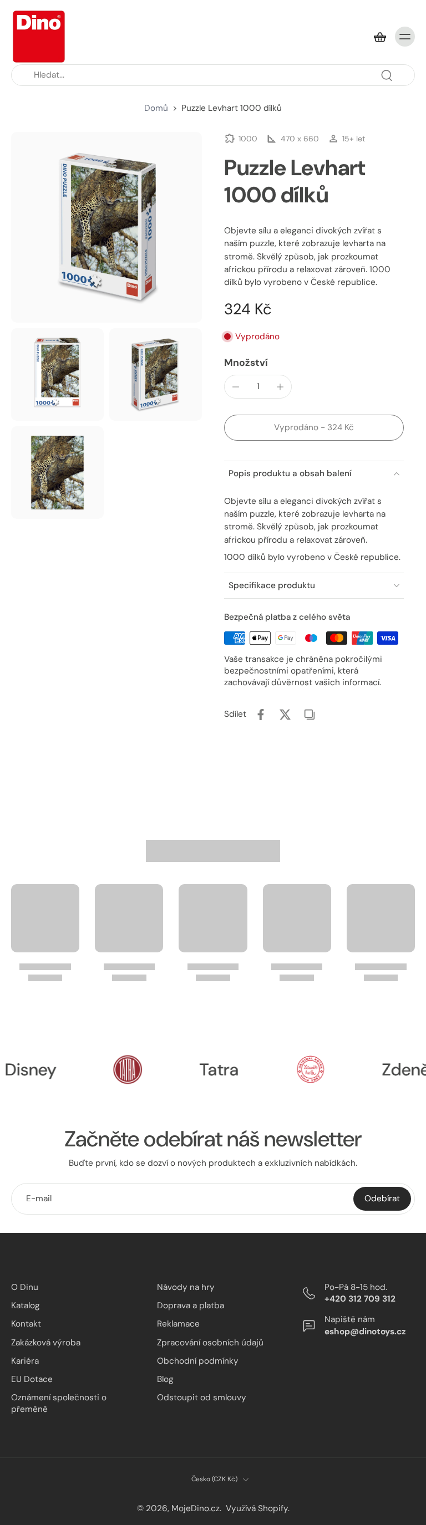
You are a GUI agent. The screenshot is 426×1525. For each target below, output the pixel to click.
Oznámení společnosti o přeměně (58, 1403)
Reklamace (178, 1323)
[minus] (236, 387)
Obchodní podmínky (198, 1360)
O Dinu (24, 1287)
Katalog (25, 1305)
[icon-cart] (379, 36)
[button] (314, 428)
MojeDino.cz (195, 1507)
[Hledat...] (386, 75)
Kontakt (26, 1323)
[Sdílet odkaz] (309, 714)
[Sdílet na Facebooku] (260, 714)
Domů (156, 108)
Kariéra (25, 1360)
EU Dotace (32, 1378)
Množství (246, 362)
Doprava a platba (190, 1305)
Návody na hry (186, 1287)
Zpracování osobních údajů (210, 1342)
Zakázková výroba (45, 1342)
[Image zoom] (106, 227)
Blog (165, 1378)
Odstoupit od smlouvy (201, 1397)
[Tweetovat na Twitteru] (285, 714)
